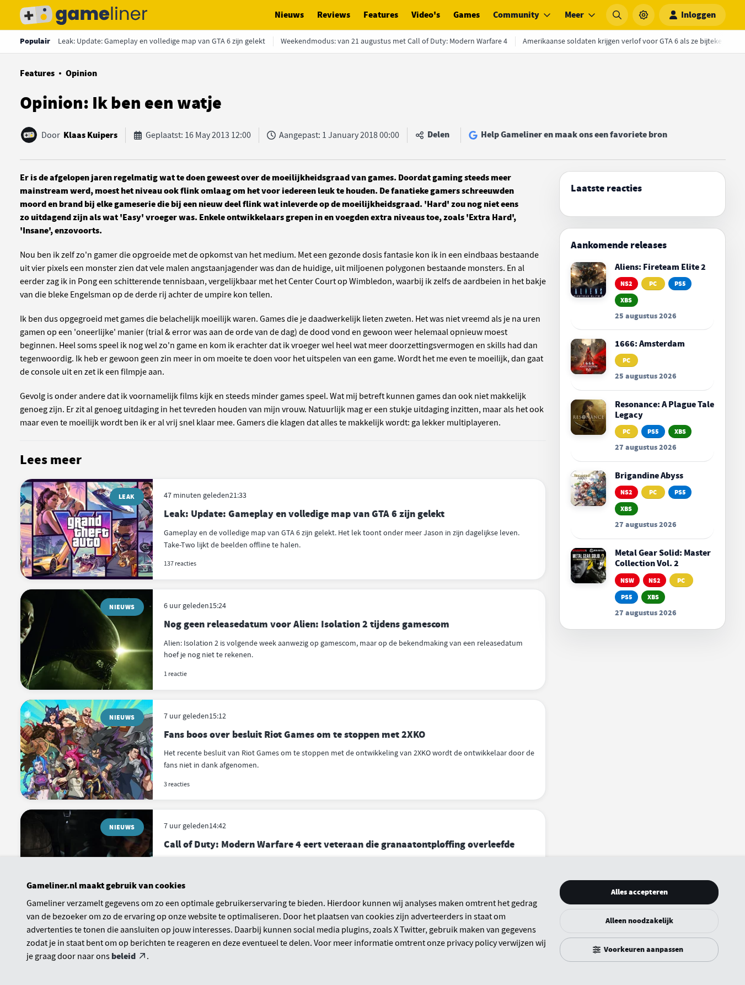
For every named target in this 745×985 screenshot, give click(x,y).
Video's (425, 15)
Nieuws (289, 15)
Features (380, 15)
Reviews (333, 15)
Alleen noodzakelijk (639, 920)
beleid (123, 956)
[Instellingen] (644, 15)
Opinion (81, 73)
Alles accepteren (639, 892)
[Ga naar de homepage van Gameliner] (84, 15)
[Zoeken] (617, 15)
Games (466, 15)
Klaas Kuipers (90, 135)
